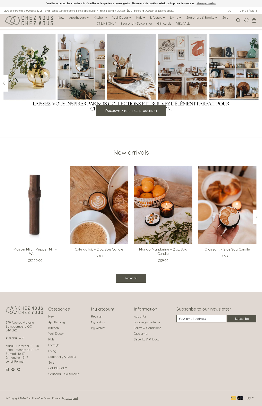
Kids (51, 339)
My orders (98, 322)
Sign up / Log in (248, 10)
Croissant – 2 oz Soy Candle (227, 249)
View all (131, 278)
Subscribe (242, 319)
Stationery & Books (62, 357)
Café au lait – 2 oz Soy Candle (99, 249)
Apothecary (56, 322)
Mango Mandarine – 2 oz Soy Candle (163, 251)
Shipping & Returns (147, 322)
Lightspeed (72, 398)
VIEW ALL (183, 23)
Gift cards (164, 23)
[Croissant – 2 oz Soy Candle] (227, 205)
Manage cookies (206, 3)
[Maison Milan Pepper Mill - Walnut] (35, 205)
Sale (225, 17)
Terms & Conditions (147, 328)
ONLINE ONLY (106, 23)
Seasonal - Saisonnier (136, 23)
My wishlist (98, 328)
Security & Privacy (146, 339)
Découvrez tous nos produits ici (131, 110)
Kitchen (53, 328)
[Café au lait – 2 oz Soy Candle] (99, 205)
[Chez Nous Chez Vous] (29, 20)
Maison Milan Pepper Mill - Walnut (34, 251)
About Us (140, 316)
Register (97, 316)
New (61, 17)
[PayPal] (233, 398)
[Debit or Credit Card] (240, 398)
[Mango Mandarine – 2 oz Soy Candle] (163, 205)
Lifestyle (54, 345)
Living (52, 351)
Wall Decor (56, 334)
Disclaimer (141, 334)
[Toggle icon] (238, 20)
